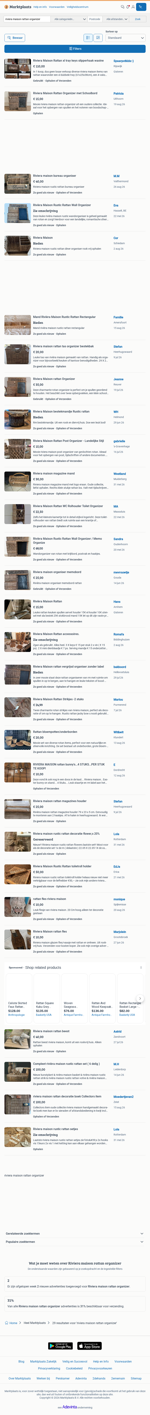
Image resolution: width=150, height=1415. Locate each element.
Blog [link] (21, 1361)
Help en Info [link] (101, 1361)
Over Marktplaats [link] (20, 1378)
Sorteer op (112, 31)
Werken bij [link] (43, 1378)
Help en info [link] (40, 6)
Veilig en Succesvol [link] (74, 1361)
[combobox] (27, 19)
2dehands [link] (99, 1378)
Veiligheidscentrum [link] (77, 6)
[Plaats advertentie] (141, 7)
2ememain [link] (118, 1378)
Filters (77, 48)
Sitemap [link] (136, 1378)
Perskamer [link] (63, 1378)
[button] (127, 7)
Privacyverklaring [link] (49, 1368)
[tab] (88, 38)
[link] (17, 7)
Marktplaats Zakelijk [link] (43, 1361)
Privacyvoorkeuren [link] (100, 1368)
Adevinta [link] (81, 1378)
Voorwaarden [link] (57, 6)
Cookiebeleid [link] (74, 1368)
